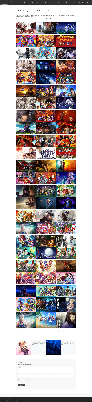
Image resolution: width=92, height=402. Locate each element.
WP (4, 400)
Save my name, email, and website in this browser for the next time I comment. (37, 379)
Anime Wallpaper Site (7, 398)
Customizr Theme (14, 400)
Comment (20, 367)
